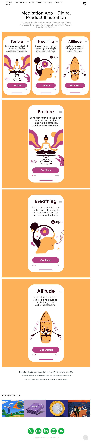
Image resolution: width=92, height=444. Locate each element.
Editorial (8, 2)
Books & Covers (20, 2)
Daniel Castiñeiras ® (52, 437)
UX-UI (31, 2)
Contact (8, 4)
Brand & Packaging (44, 2)
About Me (58, 2)
